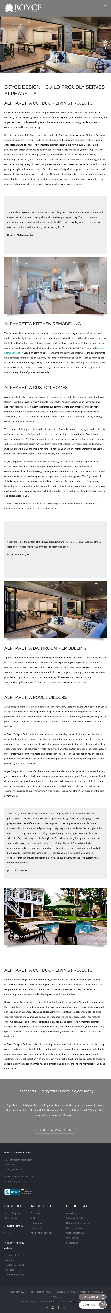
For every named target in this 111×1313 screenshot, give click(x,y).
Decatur (34, 1110)
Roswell (83, 1110)
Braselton (11, 1110)
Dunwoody (52, 1110)
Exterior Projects (12, 1218)
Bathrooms (36, 1223)
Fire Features (72, 1237)
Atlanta (89, 1105)
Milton (75, 1110)
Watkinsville (69, 1114)
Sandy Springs (97, 1110)
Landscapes (72, 1242)
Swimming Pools (74, 1218)
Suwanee (57, 1114)
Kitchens (35, 1218)
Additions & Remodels (42, 1232)
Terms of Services (48, 1301)
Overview (8, 1233)
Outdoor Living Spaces (77, 1223)
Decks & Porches (74, 1227)
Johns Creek (65, 1110)
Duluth (42, 1110)
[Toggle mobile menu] (105, 4)
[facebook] (58, 1307)
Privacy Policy (28, 1301)
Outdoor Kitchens (75, 1232)
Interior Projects (12, 1213)
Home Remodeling (15, 1274)
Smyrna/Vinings (43, 1114)
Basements (36, 1227)
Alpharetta (99, 1105)
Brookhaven (23, 1110)
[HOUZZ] (46, 1307)
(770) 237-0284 (19, 1181)
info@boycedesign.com (22, 1176)
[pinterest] (64, 1307)
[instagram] (52, 1307)
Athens (81, 1105)
